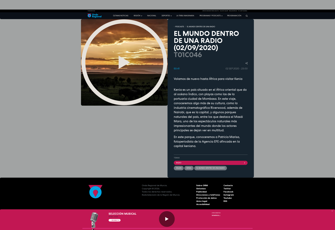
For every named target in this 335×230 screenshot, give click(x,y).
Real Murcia (233, 11)
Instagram (229, 194)
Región (137, 16)
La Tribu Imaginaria (185, 16)
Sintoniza (201, 188)
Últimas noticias (120, 16)
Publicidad (201, 191)
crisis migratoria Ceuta (210, 11)
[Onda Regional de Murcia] (94, 16)
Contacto (228, 185)
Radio (178, 163)
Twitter (227, 188)
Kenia (188, 168)
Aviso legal (201, 201)
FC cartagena (242, 11)
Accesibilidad (203, 204)
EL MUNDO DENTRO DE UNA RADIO (201, 27)
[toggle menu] (142, 15)
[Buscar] (246, 15)
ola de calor (224, 11)
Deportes (166, 16)
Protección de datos (206, 198)
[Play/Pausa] (167, 219)
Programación (234, 16)
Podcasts (179, 27)
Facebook (228, 191)
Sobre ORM (202, 185)
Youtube (228, 198)
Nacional (151, 16)
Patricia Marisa (228, 137)
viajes (179, 168)
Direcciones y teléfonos (208, 194)
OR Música (215, 215)
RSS (225, 201)
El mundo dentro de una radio (210, 168)
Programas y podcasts (210, 16)
